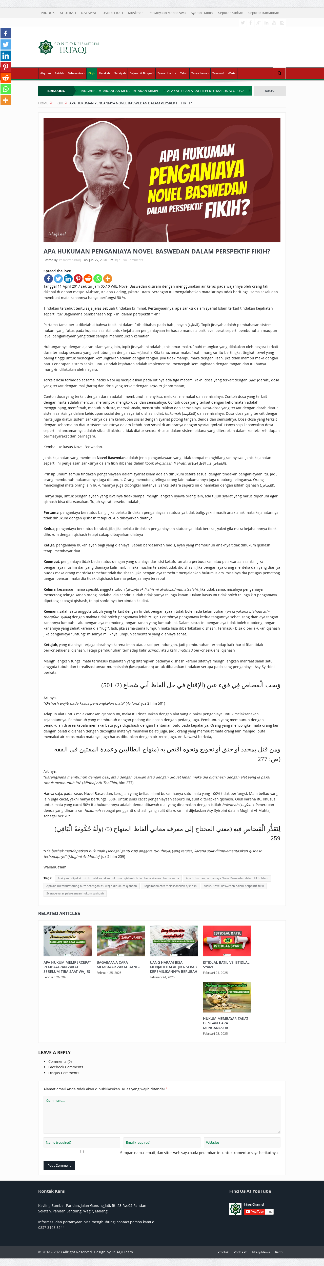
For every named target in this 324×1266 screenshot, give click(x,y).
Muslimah (136, 13)
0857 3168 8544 (51, 1227)
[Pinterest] (78, 278)
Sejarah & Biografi (142, 73)
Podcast (240, 1252)
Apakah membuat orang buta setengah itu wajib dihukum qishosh (91, 886)
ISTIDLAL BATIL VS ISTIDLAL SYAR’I (226, 964)
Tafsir (184, 73)
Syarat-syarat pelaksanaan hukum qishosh (75, 893)
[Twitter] (58, 278)
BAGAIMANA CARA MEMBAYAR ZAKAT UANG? (118, 964)
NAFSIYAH (89, 13)
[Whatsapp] (97, 278)
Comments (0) (60, 1061)
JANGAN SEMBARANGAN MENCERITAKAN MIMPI (119, 91)
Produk (223, 1252)
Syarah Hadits (202, 13)
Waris (231, 73)
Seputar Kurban (230, 13)
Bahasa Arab (76, 73)
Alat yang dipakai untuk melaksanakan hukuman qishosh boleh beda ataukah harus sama (118, 878)
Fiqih (91, 73)
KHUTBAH (68, 13)
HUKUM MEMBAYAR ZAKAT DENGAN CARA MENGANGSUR (225, 1023)
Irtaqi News (261, 1252)
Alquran (45, 73)
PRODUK (48, 13)
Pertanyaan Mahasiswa (167, 13)
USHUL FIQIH (113, 13)
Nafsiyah (120, 73)
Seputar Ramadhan (263, 13)
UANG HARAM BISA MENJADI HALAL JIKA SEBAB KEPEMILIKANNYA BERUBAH (173, 967)
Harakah (104, 73)
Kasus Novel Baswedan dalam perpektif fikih (234, 886)
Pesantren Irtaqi (70, 260)
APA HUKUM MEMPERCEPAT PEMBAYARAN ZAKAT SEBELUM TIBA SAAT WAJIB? (67, 967)
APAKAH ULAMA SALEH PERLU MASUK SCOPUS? (205, 91)
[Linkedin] (68, 278)
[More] (107, 278)
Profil (279, 1252)
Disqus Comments (63, 1072)
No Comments (133, 260)
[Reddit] (88, 278)
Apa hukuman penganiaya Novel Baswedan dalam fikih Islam (227, 878)
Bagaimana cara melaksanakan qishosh (170, 886)
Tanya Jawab (200, 73)
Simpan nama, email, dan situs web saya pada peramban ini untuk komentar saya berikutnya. (199, 1152)
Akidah (59, 73)
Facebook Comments (65, 1067)
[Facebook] (48, 278)
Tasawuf (218, 73)
